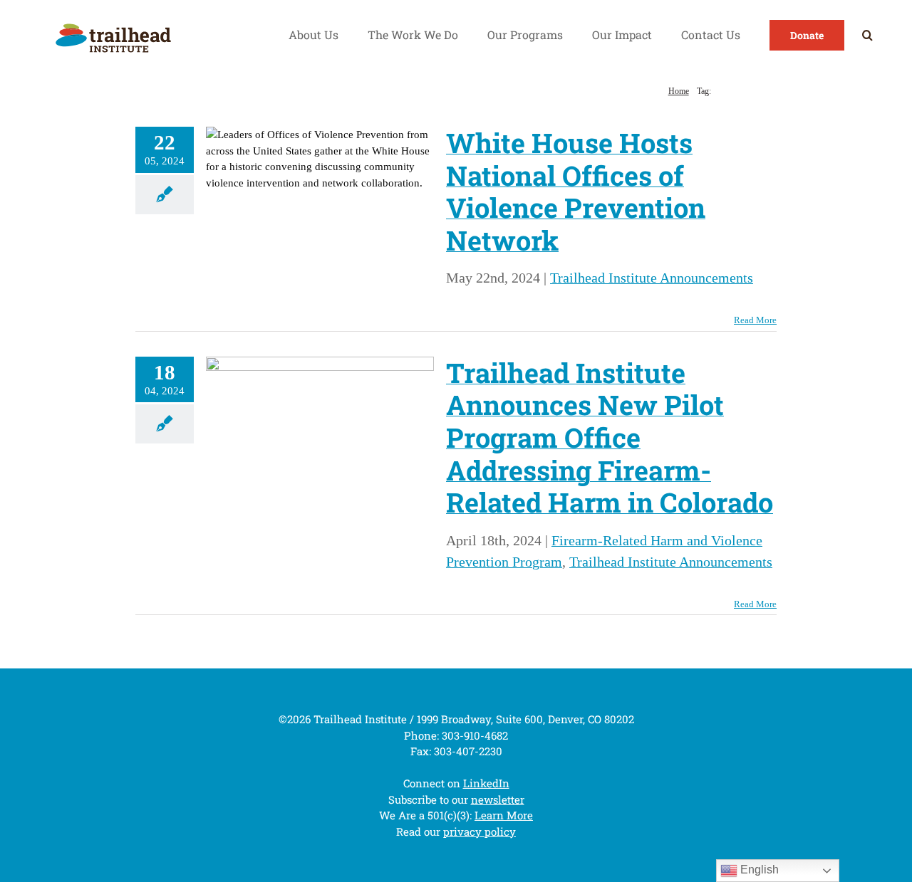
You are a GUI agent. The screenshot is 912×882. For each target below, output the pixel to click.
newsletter (497, 799)
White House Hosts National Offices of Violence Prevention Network (575, 191)
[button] (867, 35)
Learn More (504, 815)
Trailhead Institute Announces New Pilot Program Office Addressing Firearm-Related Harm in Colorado (609, 437)
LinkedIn (486, 783)
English (758, 869)
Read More (755, 320)
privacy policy (479, 831)
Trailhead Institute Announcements (651, 277)
